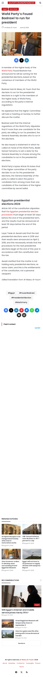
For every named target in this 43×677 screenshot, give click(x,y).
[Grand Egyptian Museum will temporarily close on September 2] (8, 624)
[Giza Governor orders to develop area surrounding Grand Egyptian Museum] (11, 554)
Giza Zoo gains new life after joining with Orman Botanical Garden (27, 633)
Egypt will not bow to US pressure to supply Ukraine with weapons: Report (31, 564)
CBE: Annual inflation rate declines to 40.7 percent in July (30, 538)
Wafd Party (7, 70)
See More (21, 643)
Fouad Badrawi (28, 293)
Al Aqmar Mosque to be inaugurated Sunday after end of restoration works (11, 539)
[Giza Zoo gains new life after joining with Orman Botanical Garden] (8, 634)
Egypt (5, 9)
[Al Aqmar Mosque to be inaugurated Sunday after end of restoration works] (11, 529)
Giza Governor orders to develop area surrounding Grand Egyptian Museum (10, 564)
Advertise (11, 663)
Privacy (37, 663)
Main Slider (14, 9)
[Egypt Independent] (21, 3)
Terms (21, 667)
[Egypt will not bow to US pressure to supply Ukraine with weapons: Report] (31, 554)
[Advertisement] (21, 423)
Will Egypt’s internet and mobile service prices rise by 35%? (18, 611)
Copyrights (30, 663)
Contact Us (20, 663)
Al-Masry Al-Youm (11, 27)
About (5, 663)
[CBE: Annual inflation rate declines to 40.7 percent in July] (31, 529)
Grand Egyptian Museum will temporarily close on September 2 (26, 623)
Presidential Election (22, 297)
